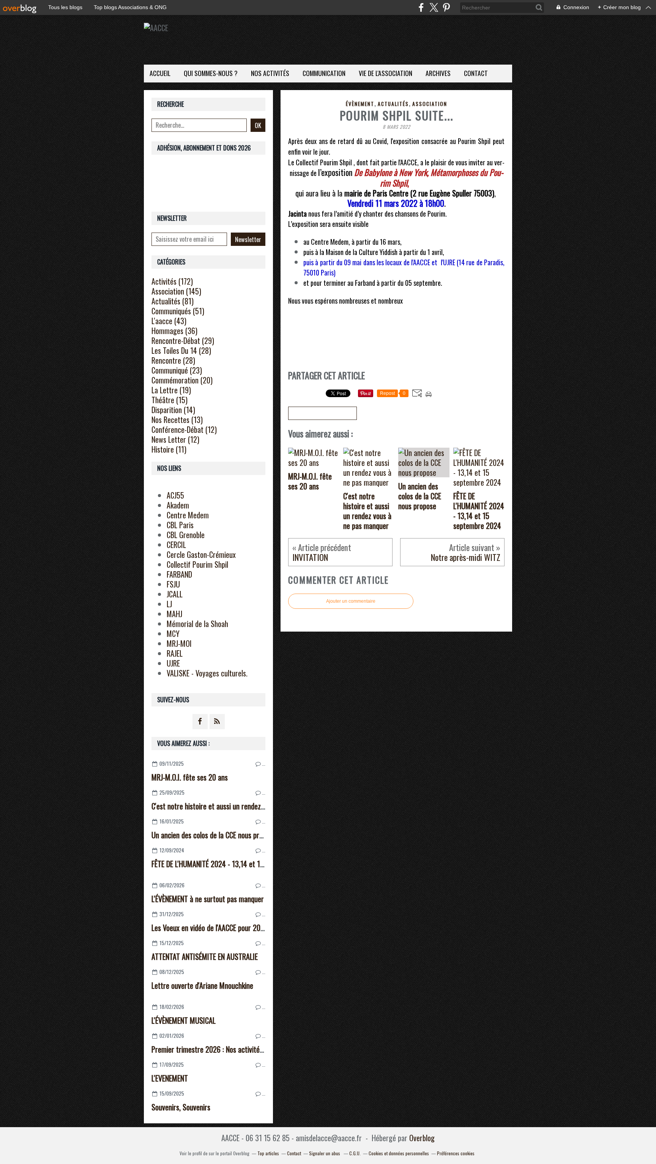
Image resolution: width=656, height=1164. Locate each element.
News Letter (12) (175, 439)
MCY (173, 633)
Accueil (160, 73)
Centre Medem (188, 515)
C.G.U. (355, 1153)
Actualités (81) (172, 301)
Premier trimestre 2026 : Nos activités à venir (217, 1049)
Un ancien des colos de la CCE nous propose (213, 835)
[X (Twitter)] (433, 7)
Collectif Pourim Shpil (197, 564)
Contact (476, 73)
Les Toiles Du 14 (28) (181, 350)
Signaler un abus (325, 1153)
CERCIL (176, 544)
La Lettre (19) (171, 390)
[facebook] (421, 7)
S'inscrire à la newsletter (322, 413)
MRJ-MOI (179, 643)
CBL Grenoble (186, 534)
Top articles (268, 1153)
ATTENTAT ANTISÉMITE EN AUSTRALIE (204, 956)
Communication (324, 73)
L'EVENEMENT (169, 1078)
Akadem (178, 505)
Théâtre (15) (169, 399)
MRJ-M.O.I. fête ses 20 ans (189, 777)
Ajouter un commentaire (350, 601)
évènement (360, 104)
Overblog (422, 1137)
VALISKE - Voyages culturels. (207, 673)
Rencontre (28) (173, 360)
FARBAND (179, 574)
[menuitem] (160, 73)
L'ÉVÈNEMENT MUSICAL (183, 1020)
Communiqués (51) (177, 311)
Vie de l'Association (385, 73)
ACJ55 (175, 495)
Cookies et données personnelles (399, 1153)
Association (429, 104)
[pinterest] (446, 7)
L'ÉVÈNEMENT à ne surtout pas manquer (207, 898)
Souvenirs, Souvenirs (180, 1107)
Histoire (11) (168, 449)
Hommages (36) (174, 330)
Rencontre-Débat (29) (182, 340)
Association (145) (176, 291)
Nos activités (270, 73)
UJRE (173, 663)
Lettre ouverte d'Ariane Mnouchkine (202, 985)
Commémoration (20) (182, 380)
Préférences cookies (456, 1153)
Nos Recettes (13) (177, 419)
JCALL (175, 594)
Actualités (393, 104)
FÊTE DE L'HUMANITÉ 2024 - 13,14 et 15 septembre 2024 (232, 863)
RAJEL (175, 653)
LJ (169, 604)
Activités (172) (172, 281)
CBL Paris (180, 525)
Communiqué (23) (176, 370)
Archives (438, 73)
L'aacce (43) (168, 320)
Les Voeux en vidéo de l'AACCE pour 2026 (209, 927)
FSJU (173, 584)
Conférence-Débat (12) (184, 429)
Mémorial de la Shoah (197, 623)
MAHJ (174, 613)
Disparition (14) (173, 409)
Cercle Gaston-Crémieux (201, 554)
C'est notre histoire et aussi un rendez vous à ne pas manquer (239, 806)
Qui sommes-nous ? (211, 73)
